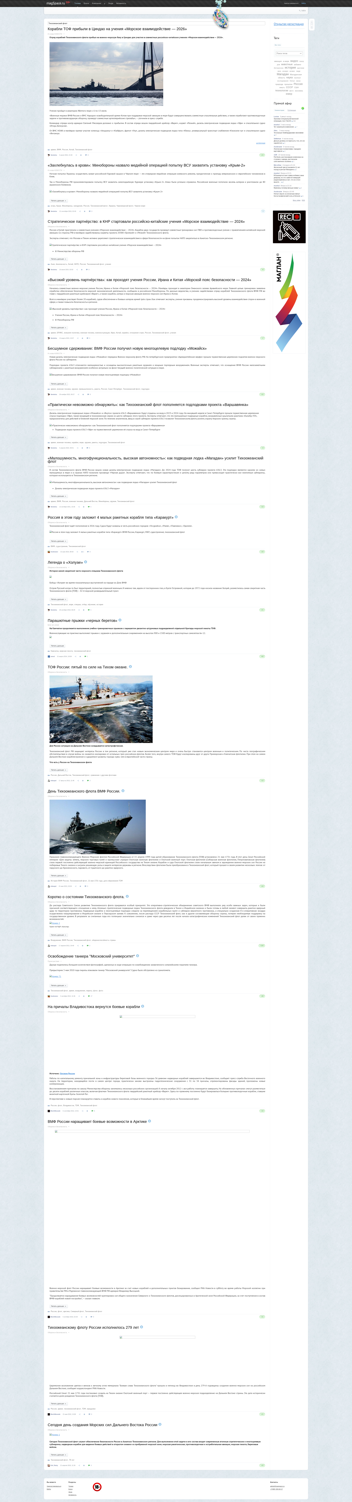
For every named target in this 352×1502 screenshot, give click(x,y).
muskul (277, 125)
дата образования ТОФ (113, 881)
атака (53, 206)
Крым (58, 206)
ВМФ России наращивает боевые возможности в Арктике (97, 1122)
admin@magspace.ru (277, 1486)
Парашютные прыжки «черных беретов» (82, 621)
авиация (278, 61)
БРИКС (60, 333)
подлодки (103, 442)
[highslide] (55, 921)
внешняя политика (71, 333)
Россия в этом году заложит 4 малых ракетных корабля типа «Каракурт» (111, 517)
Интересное (279, 68)
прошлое (288, 84)
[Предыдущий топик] (311, 22)
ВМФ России (67, 940)
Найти (303, 10)
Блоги (86, 3)
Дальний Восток (90, 501)
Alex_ (276, 131)
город (301, 61)
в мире (286, 61)
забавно (297, 64)
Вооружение (56, 940)
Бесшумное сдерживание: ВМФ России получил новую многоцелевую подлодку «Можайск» (127, 348)
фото (291, 91)
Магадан (283, 74)
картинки (300, 68)
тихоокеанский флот (82, 651)
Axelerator (278, 147)
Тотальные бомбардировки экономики (288, 133)
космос (292, 71)
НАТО (76, 264)
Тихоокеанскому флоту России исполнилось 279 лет (93, 1327)
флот (95, 991)
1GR (275, 155)
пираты (89, 991)
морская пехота (66, 651)
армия (53, 150)
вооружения (80, 991)
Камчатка (55, 651)
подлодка (145, 389)
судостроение (62, 546)
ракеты (95, 442)
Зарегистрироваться (291, 3)
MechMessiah (55, 1111)
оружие (75, 389)
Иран (113, 333)
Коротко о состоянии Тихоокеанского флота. (86, 897)
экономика (299, 91)
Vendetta (54, 155)
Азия (53, 264)
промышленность (86, 389)
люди (298, 71)
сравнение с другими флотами (103, 775)
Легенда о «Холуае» (65, 562)
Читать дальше (57, 646)
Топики (77, 3)
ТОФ (77, 1105)
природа (279, 84)
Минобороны (67, 206)
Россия (298, 83)
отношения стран (137, 333)
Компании (96, 3)
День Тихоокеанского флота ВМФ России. (84, 791)
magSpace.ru (55, 3)
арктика (66, 1311)
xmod (53, 656)
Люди (110, 3)
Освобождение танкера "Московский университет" (91, 956)
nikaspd (53, 780)
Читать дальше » (58, 201)
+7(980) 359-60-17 (276, 1489)
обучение (91, 604)
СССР (289, 87)
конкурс (285, 71)
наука (289, 77)
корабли (125, 333)
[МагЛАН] (289, 242)
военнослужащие (102, 333)
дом (278, 65)
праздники (91, 1409)
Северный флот (77, 1311)
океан (298, 81)
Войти (304, 3)
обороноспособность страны (104, 940)
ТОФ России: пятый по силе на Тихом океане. (88, 667)
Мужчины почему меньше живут (286, 188)
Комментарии (279, 110)
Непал (292, 81)
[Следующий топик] (311, 27)
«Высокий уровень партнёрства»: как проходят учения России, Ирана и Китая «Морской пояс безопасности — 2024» (149, 280)
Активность (121, 3)
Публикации (292, 110)
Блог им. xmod (53, 625)
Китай (71, 150)
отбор (84, 604)
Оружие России (67, 1073)
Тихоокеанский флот (83, 150)
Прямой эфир (283, 103)
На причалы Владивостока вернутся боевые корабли (94, 1007)
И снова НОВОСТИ (55, 34)
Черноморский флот (124, 206)
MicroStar (277, 165)
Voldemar (277, 139)
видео (294, 60)
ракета (97, 389)
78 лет (71, 1460)
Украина (112, 206)
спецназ (77, 604)
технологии (281, 90)
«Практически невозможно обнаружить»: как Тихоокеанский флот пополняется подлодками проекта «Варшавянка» (148, 405)
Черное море (139, 206)
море (81, 442)
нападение (78, 206)
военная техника (87, 333)
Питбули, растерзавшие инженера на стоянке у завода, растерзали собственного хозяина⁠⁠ (288, 159)
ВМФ (59, 150)
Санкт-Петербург (115, 389)
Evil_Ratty (54, 1465)
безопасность (61, 264)
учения (108, 264)
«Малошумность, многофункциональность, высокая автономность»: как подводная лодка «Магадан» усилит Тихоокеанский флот (155, 460)
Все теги (278, 45)
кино (279, 71)
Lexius (276, 117)
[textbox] (289, 53)
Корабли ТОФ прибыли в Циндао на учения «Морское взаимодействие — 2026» (117, 29)
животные (287, 64)
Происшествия (53, 961)
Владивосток (68, 1105)
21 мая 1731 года (95, 881)
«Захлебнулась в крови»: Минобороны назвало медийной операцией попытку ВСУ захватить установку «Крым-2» (146, 165)
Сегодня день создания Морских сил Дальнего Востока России (102, 1425)
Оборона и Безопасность (57, 226)
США (296, 87)
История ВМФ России (60, 881)
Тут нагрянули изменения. (284, 127)
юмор (289, 93)
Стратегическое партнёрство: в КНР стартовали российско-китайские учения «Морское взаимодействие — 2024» (146, 221)
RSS (303, 200)
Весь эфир (296, 200)
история (290, 67)
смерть (282, 87)
